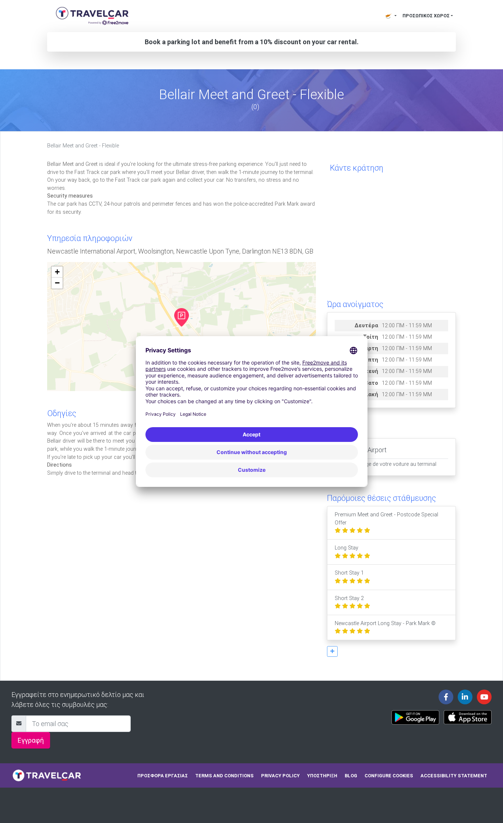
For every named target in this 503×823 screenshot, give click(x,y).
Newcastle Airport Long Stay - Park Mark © (385, 623)
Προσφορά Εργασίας (162, 775)
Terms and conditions (224, 775)
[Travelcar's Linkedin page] (465, 697)
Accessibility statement (454, 775)
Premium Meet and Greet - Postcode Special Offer (386, 519)
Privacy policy (280, 775)
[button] (332, 651)
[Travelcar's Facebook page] (446, 697)
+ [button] (57, 271)
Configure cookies (389, 775)
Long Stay (346, 548)
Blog (351, 775)
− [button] (57, 282)
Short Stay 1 (349, 573)
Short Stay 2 (349, 598)
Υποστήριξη (322, 775)
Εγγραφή (31, 740)
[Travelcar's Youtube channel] (484, 697)
